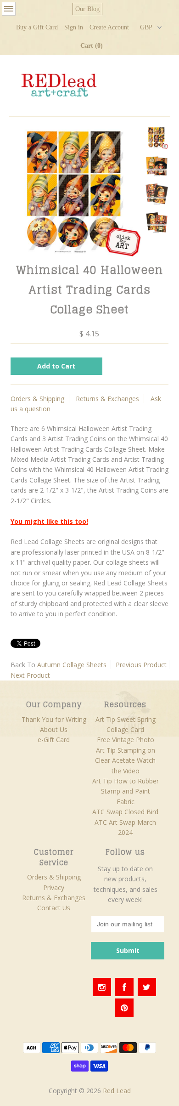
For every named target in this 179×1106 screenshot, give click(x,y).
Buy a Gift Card (37, 27)
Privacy (53, 887)
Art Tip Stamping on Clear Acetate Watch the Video (125, 760)
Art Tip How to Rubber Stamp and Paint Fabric (125, 791)
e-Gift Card (54, 739)
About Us (53, 729)
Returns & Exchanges (107, 398)
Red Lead (117, 1090)
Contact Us (53, 907)
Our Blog (87, 9)
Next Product (30, 675)
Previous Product (141, 664)
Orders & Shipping (37, 398)
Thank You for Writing (54, 719)
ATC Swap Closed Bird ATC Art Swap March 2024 (125, 822)
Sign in (73, 27)
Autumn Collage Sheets (71, 664)
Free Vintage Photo (125, 739)
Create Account (109, 27)
